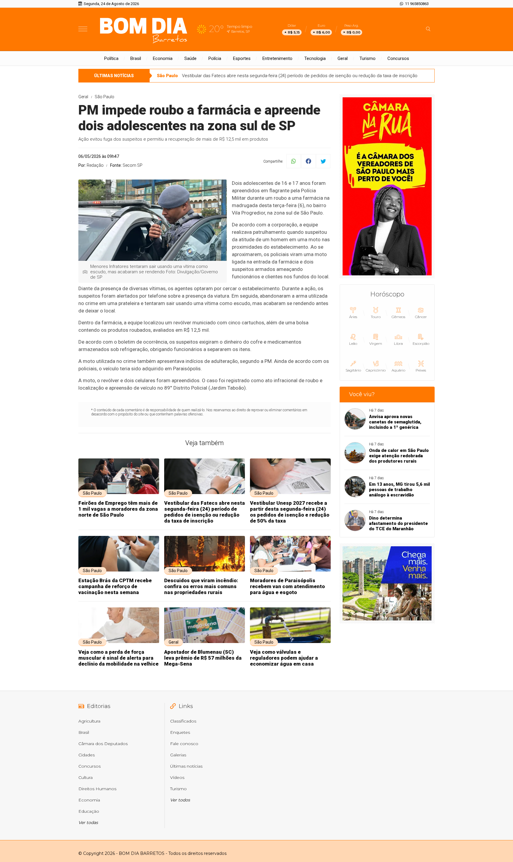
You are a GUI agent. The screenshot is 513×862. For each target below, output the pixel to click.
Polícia (214, 58)
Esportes (242, 58)
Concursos (398, 58)
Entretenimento (277, 58)
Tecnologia (315, 58)
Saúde (190, 58)
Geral (343, 58)
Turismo (368, 58)
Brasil (135, 58)
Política (111, 58)
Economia (162, 58)
